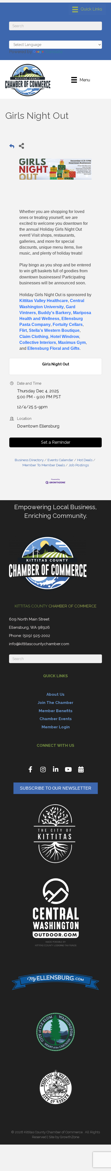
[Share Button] (21, 145)
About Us (55, 694)
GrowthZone (69, 1137)
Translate (53, 51)
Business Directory (29, 460)
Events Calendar (60, 460)
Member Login (56, 727)
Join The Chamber (55, 702)
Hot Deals (84, 460)
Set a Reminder (55, 442)
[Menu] (87, 9)
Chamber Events (55, 719)
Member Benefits (56, 711)
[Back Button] (11, 147)
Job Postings (79, 465)
